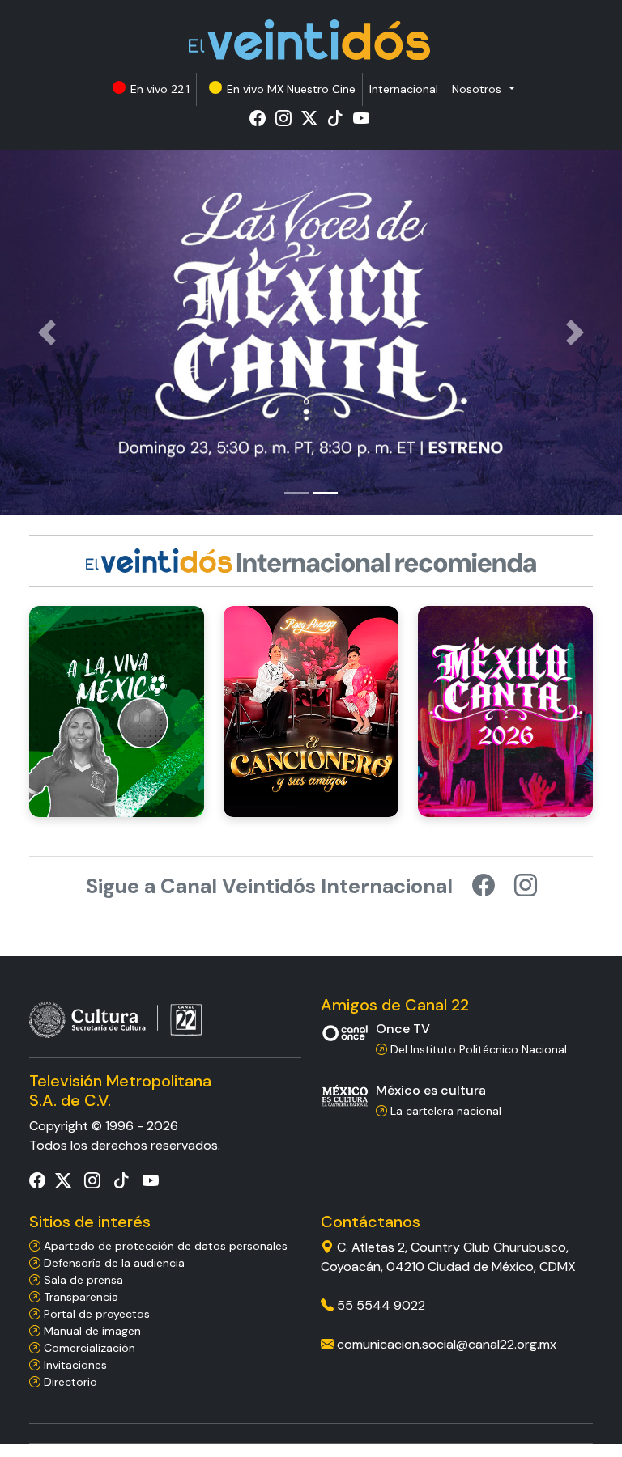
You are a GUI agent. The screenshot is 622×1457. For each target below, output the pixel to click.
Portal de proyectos (95, 1314)
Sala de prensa (81, 1280)
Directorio (68, 1381)
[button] (483, 89)
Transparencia (79, 1297)
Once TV (403, 1028)
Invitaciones (73, 1364)
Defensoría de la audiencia (112, 1263)
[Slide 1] (296, 493)
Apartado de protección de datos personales (164, 1246)
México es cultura (431, 1090)
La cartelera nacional (444, 1110)
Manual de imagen (90, 1331)
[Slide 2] (325, 493)
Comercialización (87, 1348)
